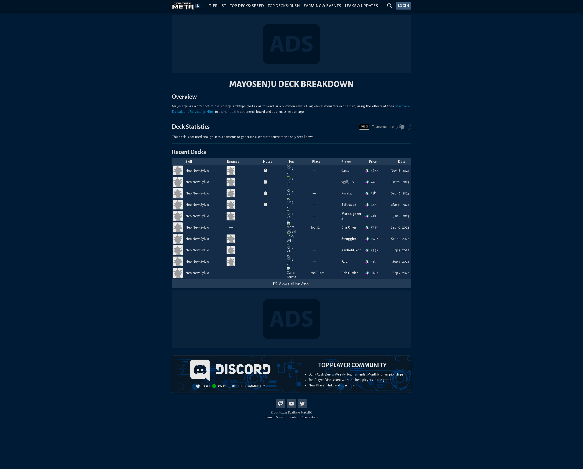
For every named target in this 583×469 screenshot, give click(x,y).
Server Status (310, 417)
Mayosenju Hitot (202, 111)
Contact (294, 417)
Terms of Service (275, 417)
